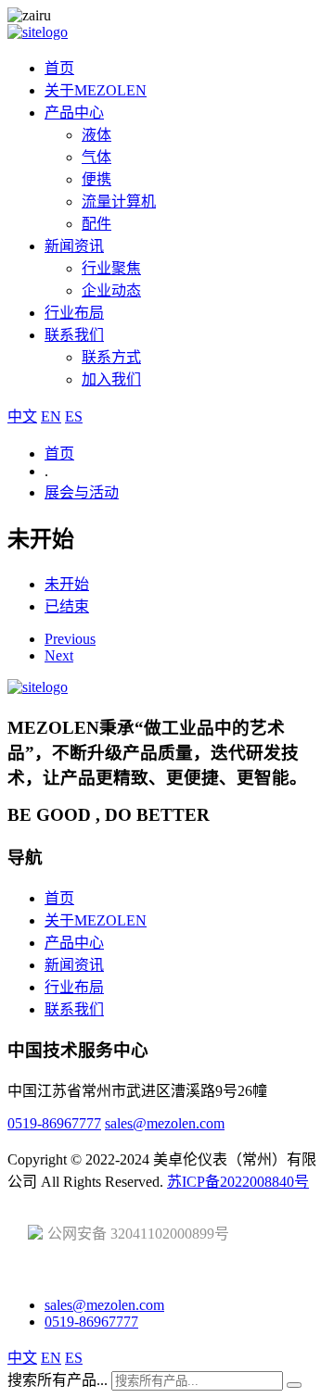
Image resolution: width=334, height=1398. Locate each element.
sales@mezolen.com (165, 1123)
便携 (96, 179)
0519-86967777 (54, 1123)
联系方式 (111, 357)
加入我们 (111, 379)
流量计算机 (119, 201)
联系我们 (74, 335)
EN (51, 416)
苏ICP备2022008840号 (238, 1182)
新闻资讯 (74, 246)
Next (59, 655)
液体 (96, 135)
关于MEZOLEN (96, 90)
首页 (59, 68)
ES (74, 416)
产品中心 (74, 112)
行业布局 (74, 313)
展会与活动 (82, 492)
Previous (70, 639)
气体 (96, 157)
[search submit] (294, 1385)
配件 (96, 224)
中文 (22, 416)
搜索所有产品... (57, 1380)
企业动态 (111, 290)
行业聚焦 (111, 268)
